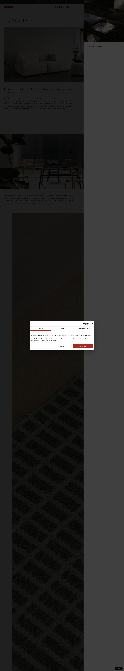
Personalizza (61, 346)
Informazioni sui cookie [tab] (83, 328)
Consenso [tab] (40, 328)
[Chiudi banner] (92, 323)
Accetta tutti (83, 346)
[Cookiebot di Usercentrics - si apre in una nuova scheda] (82, 324)
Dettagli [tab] (62, 328)
